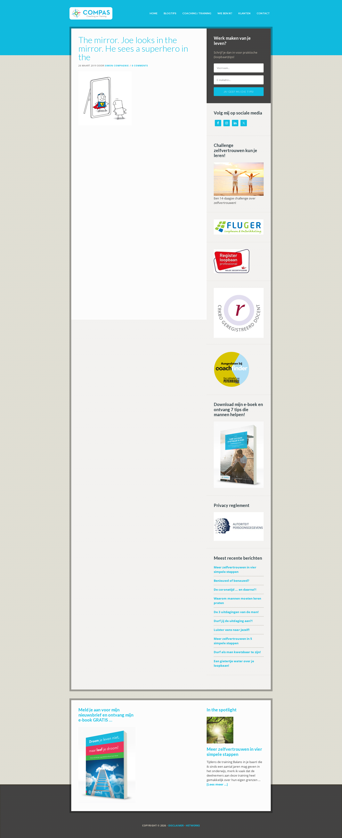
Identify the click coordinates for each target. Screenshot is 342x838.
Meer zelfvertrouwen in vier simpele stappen (234, 751)
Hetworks (193, 825)
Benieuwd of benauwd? (231, 581)
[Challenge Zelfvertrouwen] (239, 194)
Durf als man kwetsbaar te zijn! (237, 652)
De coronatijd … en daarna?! (235, 589)
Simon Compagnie (101, 11)
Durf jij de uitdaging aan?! (233, 621)
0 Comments (140, 65)
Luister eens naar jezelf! (232, 630)
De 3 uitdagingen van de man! (236, 612)
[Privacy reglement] (239, 539)
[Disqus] (139, 181)
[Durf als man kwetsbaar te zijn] (239, 486)
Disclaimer (176, 825)
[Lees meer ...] (217, 784)
